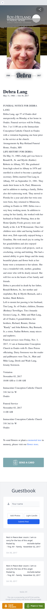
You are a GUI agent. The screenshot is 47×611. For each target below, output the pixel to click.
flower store (32, 444)
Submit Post (23, 521)
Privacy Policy (16, 599)
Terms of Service (31, 599)
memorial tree (34, 440)
